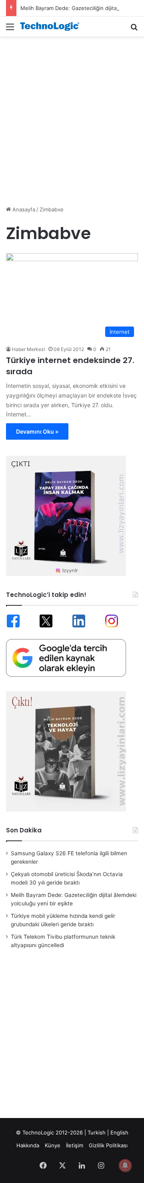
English (119, 1132)
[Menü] (10, 29)
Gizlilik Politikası (108, 1145)
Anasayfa (23, 209)
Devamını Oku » (37, 431)
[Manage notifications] (125, 1165)
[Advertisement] (72, 117)
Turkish (97, 1132)
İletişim (74, 1145)
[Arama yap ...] (134, 29)
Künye (52, 1145)
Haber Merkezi (28, 349)
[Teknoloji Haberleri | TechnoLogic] (52, 26)
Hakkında (27, 1145)
